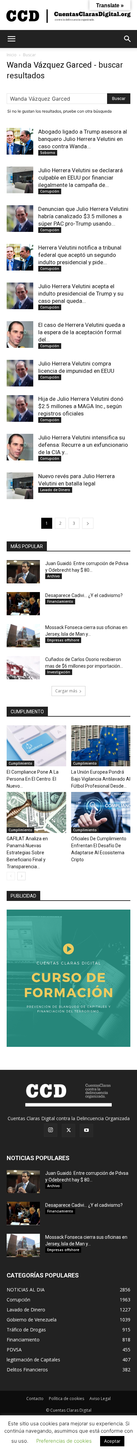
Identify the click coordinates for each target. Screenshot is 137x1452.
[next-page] (87, 523)
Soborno (47, 152)
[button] (11, 39)
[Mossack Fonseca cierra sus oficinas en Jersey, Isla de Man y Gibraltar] (23, 635)
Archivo (53, 576)
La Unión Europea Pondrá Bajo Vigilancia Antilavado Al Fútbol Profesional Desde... (100, 779)
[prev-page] (11, 876)
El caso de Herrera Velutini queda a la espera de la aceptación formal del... (81, 332)
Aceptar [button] (112, 1441)
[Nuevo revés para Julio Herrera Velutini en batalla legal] (20, 485)
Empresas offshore (63, 640)
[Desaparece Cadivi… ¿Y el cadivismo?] (23, 603)
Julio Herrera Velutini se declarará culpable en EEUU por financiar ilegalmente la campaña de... (80, 177)
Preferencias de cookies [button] (64, 1441)
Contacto (35, 1398)
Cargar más (66, 691)
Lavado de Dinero (55, 489)
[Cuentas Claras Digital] (68, 15)
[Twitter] (68, 1130)
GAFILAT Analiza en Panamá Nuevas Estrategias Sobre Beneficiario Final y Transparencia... (27, 852)
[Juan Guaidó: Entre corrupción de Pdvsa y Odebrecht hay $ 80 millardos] (23, 571)
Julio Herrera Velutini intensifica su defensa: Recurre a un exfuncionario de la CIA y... (83, 444)
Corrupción (49, 191)
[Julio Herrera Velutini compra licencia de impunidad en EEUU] (20, 373)
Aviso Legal (100, 1398)
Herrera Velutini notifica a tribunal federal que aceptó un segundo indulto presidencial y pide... (79, 255)
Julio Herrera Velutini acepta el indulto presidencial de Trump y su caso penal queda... (80, 293)
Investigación (58, 672)
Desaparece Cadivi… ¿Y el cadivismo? (84, 595)
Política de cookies (66, 1398)
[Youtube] (86, 1130)
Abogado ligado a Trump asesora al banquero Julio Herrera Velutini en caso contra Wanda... (82, 139)
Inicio (12, 55)
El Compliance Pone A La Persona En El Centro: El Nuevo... (33, 779)
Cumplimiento (20, 763)
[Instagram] (50, 1130)
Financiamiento (60, 601)
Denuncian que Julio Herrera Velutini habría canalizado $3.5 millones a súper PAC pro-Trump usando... (83, 216)
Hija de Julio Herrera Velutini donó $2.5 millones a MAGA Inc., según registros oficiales (80, 406)
